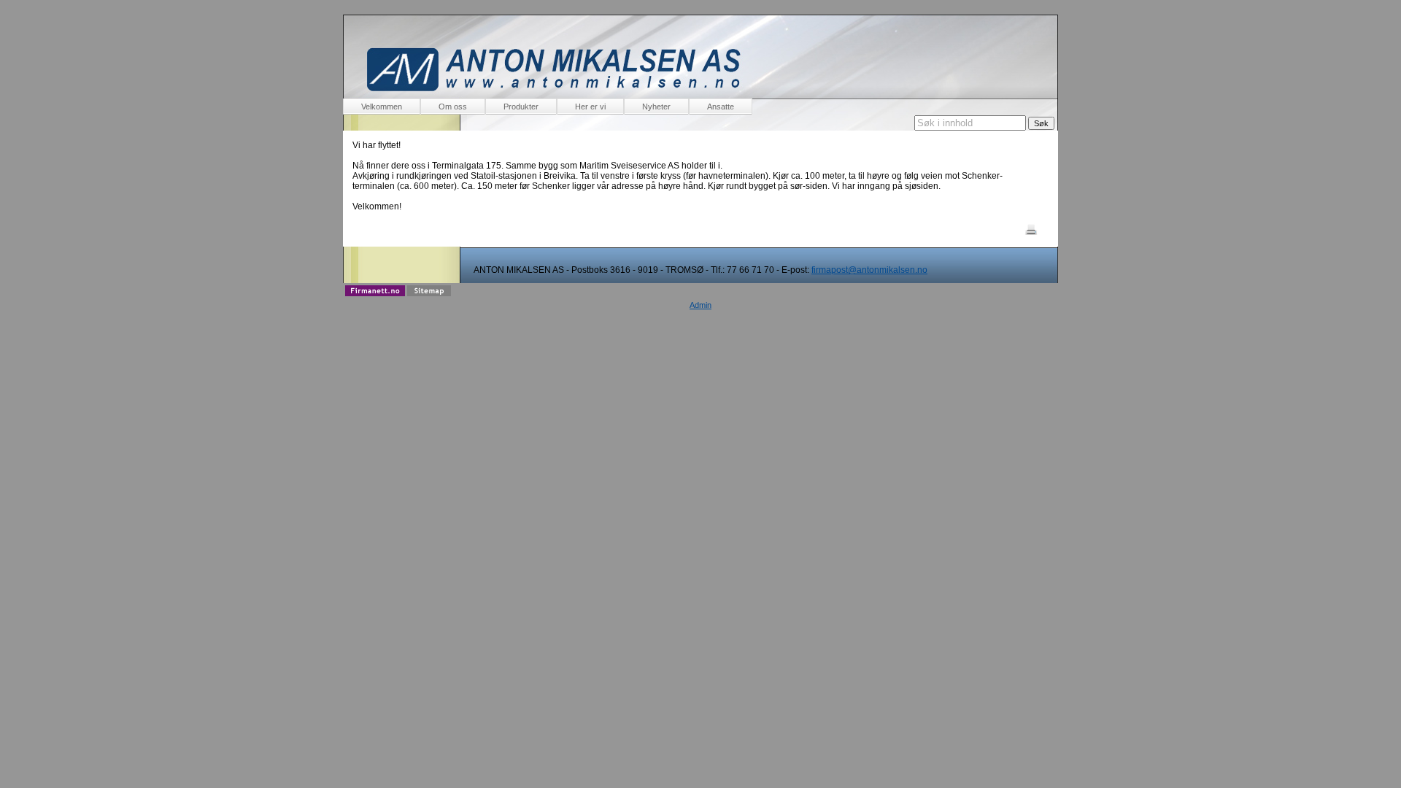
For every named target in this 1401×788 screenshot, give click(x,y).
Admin (700, 305)
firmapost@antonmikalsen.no (869, 270)
